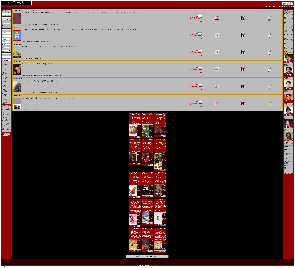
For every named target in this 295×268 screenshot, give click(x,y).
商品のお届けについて (6, 121)
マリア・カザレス (56, 98)
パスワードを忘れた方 (6, 20)
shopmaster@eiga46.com (289, 6)
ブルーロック (287, 46)
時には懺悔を (287, 31)
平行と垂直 (286, 33)
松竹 (285, 168)
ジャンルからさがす (6, 115)
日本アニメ (4, 93)
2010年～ (5, 67)
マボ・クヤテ (113, 29)
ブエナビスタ (287, 158)
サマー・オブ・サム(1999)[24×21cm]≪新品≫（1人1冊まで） (147, 174)
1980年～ (5, 70)
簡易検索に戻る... (5, 61)
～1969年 (5, 73)
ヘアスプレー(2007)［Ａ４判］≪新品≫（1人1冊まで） (134, 114)
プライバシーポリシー (6, 127)
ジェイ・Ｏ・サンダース (109, 64)
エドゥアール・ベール (87, 12)
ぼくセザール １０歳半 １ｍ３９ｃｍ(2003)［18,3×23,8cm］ (38, 29)
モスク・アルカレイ (77, 64)
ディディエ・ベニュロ (131, 29)
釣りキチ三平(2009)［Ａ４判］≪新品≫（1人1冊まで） (147, 201)
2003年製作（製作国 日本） (151, 246)
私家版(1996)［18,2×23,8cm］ (30, 46)
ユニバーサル (287, 156)
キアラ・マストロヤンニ (122, 12)
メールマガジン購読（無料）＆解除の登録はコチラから (6, 110)
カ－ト (278, 8)
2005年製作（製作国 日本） (139, 246)
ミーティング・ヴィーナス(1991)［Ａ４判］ (34, 64)
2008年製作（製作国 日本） (164, 219)
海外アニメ (4, 84)
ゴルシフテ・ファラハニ (110, 12)
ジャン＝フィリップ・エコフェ (91, 29)
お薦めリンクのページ (288, 173)
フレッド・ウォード (64, 81)
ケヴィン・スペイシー (95, 81)
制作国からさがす (5, 114)
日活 (285, 170)
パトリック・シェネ (102, 98)
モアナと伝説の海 (288, 27)
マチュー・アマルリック (75, 12)
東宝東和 (286, 163)
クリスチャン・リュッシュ (67, 98)
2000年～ (5, 68)
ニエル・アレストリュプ (66, 64)
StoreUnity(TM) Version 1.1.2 (151, 265)
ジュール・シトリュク (66, 29)
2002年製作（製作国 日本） (164, 248)
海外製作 (3, 65)
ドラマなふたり (287, 17)
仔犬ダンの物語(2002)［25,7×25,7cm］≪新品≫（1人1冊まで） (160, 230)
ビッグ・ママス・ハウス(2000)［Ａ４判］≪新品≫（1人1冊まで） (134, 174)
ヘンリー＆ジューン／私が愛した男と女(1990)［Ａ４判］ (38, 81)
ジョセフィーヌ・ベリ (104, 29)
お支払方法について (6, 120)
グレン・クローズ (56, 64)
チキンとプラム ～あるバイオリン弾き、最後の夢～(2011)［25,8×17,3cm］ (43, 12)
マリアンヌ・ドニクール (91, 98)
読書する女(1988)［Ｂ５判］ (30, 98)
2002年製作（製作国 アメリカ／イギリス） (149, 160)
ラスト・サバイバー (288, 12)
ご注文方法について (6, 119)
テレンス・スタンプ (49, 46)
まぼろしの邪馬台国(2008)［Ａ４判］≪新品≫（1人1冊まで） (160, 201)
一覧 (4, 103)
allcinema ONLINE (288, 148)
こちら (153, 263)
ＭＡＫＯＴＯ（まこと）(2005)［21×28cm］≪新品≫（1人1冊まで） (134, 230)
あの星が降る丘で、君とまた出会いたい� (288, 105)
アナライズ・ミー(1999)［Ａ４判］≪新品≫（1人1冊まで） (160, 174)
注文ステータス (291, 8)
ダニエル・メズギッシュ (60, 46)
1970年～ (5, 72)
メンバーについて (5, 125)
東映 (285, 167)
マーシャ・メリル (87, 64)
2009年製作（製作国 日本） (139, 221)
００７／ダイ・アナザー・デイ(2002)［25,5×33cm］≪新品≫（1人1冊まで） (147, 141)
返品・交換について (6, 124)
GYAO (285, 151)
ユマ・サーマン (73, 81)
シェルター (286, 13)
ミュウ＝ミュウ (47, 98)
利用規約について (5, 128)
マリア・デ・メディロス (98, 12)
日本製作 (3, 74)
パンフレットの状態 (6, 123)
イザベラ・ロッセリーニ (134, 12)
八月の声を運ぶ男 (288, 39)
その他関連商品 (5, 102)
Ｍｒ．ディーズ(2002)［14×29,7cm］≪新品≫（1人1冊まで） (160, 141)
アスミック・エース (288, 159)
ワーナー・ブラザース (288, 157)
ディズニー (286, 154)
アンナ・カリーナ (121, 29)
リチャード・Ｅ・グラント (122, 81)
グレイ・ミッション (288, 18)
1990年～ (5, 69)
